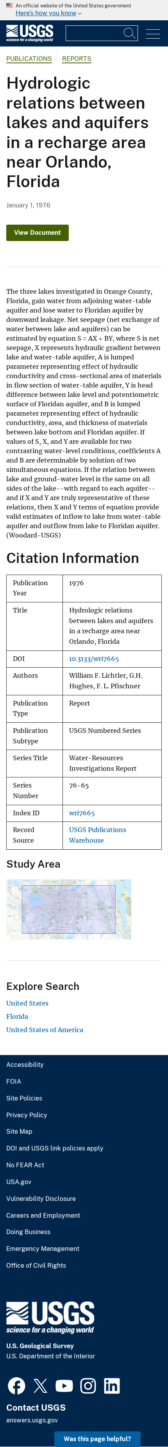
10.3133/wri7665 (94, 659)
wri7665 (82, 813)
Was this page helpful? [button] (97, 1439)
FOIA (13, 1081)
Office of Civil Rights (36, 1265)
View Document (37, 232)
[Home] (29, 40)
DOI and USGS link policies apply (55, 1148)
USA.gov (18, 1182)
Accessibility (25, 1064)
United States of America (44, 1030)
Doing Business (28, 1232)
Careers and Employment (43, 1215)
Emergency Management (42, 1248)
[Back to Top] (139, 1418)
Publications (29, 59)
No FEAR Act (25, 1165)
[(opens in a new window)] (16, 1385)
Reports (76, 59)
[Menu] (153, 34)
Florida (17, 1016)
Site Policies (24, 1098)
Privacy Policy (26, 1115)
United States (27, 1003)
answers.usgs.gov (32, 1420)
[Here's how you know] (84, 10)
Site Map (19, 1131)
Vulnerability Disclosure (41, 1198)
